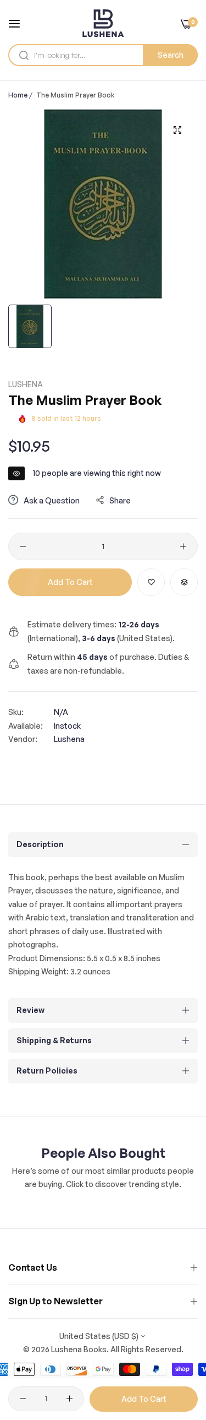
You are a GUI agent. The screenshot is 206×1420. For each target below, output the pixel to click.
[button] (151, 582)
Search (170, 54)
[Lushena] (103, 23)
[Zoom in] (177, 129)
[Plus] (183, 546)
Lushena (25, 384)
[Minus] (22, 546)
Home (17, 95)
